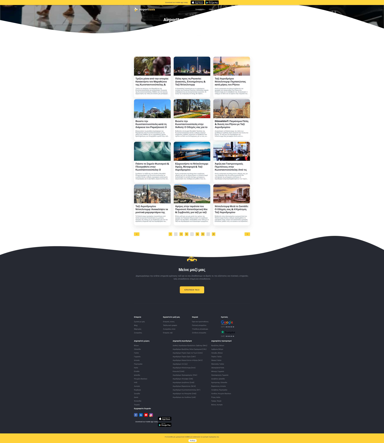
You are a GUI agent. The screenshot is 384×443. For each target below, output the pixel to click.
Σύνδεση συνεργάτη (199, 333)
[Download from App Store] (197, 2)
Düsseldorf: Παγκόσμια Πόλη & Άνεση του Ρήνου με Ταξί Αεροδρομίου (231, 124)
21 (213, 234)
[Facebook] (136, 415)
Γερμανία (137, 356)
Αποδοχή (192, 440)
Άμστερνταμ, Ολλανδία (219, 382)
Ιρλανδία (137, 375)
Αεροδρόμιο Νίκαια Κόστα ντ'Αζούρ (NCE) (188, 360)
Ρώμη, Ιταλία (215, 397)
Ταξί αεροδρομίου (189, 35)
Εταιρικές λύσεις (169, 322)
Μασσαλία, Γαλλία (217, 364)
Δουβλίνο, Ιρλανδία (218, 379)
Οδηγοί (211, 9)
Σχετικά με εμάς (139, 322)
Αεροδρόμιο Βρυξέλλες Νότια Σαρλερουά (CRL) (189, 349)
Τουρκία (137, 405)
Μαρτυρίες (137, 329)
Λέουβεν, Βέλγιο (217, 353)
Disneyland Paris (217, 368)
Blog (135, 325)
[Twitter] (141, 415)
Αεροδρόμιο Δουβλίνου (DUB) (183, 382)
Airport (147, 9)
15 (203, 234)
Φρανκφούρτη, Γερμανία (219, 375)
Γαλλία (136, 353)
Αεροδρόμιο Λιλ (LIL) (180, 364)
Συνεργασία (200, 9)
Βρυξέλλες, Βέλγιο (217, 345)
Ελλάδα (136, 371)
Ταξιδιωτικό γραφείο (170, 325)
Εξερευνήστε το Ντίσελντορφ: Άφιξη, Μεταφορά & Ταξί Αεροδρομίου (191, 166)
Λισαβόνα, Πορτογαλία (219, 390)
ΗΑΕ (135, 382)
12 (186, 234)
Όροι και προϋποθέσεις (200, 322)
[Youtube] (146, 415)
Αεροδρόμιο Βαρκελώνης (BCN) (184, 386)
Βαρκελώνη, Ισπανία (218, 386)
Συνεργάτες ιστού (169, 329)
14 (197, 234)
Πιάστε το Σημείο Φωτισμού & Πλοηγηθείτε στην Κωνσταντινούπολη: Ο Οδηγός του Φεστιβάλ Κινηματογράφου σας (152, 166)
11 (181, 234)
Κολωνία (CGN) (178, 371)
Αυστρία (137, 386)
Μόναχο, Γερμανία (217, 371)
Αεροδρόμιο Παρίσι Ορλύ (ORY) (184, 356)
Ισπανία (137, 360)
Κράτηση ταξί (192, 290)
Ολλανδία (137, 349)
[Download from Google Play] (212, 2)
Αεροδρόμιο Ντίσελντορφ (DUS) (184, 368)
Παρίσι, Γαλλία (216, 356)
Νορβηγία (137, 390)
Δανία (136, 397)
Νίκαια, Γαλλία (216, 360)
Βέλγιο (136, 345)
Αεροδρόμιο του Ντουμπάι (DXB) (184, 393)
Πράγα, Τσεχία (216, 401)
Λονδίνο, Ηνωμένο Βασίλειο (221, 393)
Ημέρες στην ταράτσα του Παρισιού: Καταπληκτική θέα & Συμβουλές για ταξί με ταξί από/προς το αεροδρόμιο (191, 209)
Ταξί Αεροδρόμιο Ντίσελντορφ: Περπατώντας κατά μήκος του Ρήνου (230, 81)
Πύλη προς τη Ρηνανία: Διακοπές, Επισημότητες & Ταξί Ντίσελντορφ (190, 81)
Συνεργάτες (138, 333)
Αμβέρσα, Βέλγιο (217, 349)
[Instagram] (151, 415)
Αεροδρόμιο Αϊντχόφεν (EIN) (183, 379)
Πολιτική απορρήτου (199, 325)
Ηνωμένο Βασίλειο (140, 379)
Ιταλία (136, 368)
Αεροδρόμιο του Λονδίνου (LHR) (184, 397)
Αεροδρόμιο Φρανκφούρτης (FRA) (185, 375)
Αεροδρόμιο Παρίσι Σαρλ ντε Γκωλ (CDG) (188, 353)
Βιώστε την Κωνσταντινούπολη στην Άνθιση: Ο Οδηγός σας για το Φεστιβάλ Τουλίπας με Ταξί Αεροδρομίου (191, 124)
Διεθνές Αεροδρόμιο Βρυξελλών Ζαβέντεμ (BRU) (190, 345)
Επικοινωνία (224, 9)
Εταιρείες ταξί (167, 333)
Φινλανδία (137, 401)
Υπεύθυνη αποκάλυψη (200, 329)
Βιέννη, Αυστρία (216, 405)
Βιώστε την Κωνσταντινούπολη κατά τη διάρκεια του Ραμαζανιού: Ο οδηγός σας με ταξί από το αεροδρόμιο (151, 124)
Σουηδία (137, 393)
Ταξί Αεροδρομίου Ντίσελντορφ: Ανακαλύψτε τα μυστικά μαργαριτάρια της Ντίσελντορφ (152, 209)
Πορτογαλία (138, 364)
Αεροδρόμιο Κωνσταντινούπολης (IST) (186, 390)
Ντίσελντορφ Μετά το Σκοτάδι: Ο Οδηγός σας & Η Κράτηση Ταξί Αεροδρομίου (231, 209)
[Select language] (247, 9)
